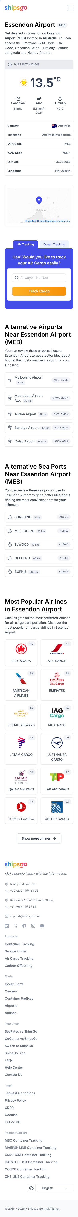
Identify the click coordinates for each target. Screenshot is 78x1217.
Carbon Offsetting (18, 966)
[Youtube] (42, 926)
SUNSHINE (23, 517)
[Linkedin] (7, 926)
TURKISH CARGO (21, 819)
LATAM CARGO (21, 755)
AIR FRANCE (57, 661)
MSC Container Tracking (23, 1140)
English (47, 1188)
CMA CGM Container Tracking (28, 1155)
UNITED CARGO (57, 819)
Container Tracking (19, 944)
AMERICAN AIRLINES (21, 692)
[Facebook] (24, 926)
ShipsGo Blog (15, 1053)
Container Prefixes (19, 998)
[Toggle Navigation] (70, 8)
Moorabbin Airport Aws (29, 398)
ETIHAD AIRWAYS (21, 725)
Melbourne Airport (28, 377)
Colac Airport (25, 441)
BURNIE (20, 572)
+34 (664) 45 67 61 (23, 906)
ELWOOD (22, 544)
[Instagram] (33, 926)
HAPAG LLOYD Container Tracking (31, 1162)
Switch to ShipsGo (19, 1046)
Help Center (14, 1067)
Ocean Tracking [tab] (54, 244)
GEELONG (22, 558)
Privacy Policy (15, 1100)
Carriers (11, 991)
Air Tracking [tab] (25, 244)
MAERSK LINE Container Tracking (30, 1148)
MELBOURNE (25, 531)
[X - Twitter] (16, 926)
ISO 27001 (12, 1122)
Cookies (11, 1115)
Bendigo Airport (27, 428)
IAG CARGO (57, 725)
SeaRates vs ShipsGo (21, 1031)
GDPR (9, 1108)
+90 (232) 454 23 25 (24, 890)
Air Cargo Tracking (19, 958)
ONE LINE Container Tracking (27, 1176)
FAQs (9, 1060)
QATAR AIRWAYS (21, 789)
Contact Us (13, 1075)
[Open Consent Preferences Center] (31, 1188)
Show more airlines (36, 838)
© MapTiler (30, 221)
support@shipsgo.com (25, 916)
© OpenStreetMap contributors (53, 221)
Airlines (10, 1013)
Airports (11, 1006)
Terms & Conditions (20, 1093)
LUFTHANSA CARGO (57, 757)
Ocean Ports (14, 984)
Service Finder (15, 951)
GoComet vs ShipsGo (21, 1039)
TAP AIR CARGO (57, 789)
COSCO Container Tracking (26, 1169)
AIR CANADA (21, 661)
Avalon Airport (25, 414)
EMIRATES (57, 690)
